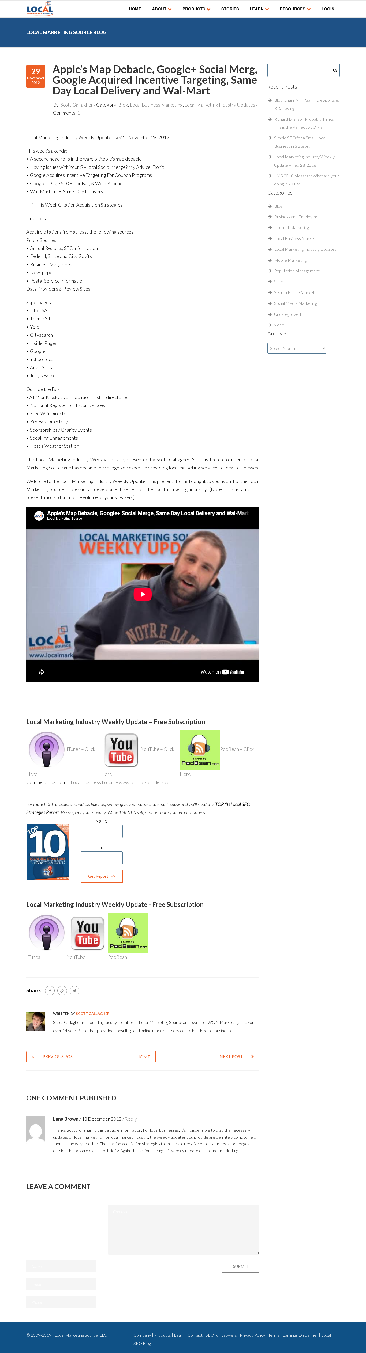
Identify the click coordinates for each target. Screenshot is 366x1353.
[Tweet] (74, 990)
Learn (257, 9)
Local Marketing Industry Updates (220, 105)
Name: (102, 821)
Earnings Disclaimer (300, 1334)
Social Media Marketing (295, 303)
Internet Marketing (291, 227)
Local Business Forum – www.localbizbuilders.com (122, 782)
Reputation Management (297, 270)
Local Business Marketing (156, 105)
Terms (274, 1334)
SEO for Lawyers (221, 1334)
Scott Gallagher (77, 105)
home (143, 1056)
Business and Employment (298, 216)
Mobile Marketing (290, 260)
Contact (195, 1334)
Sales (279, 281)
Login (328, 9)
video (279, 324)
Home (135, 9)
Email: (101, 847)
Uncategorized (287, 314)
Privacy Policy (253, 1334)
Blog (123, 105)
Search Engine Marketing (296, 292)
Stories (230, 9)
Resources (292, 9)
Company (142, 1334)
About (159, 9)
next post (231, 1056)
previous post (59, 1056)
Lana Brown (66, 1119)
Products (193, 9)
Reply (131, 1119)
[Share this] (50, 990)
